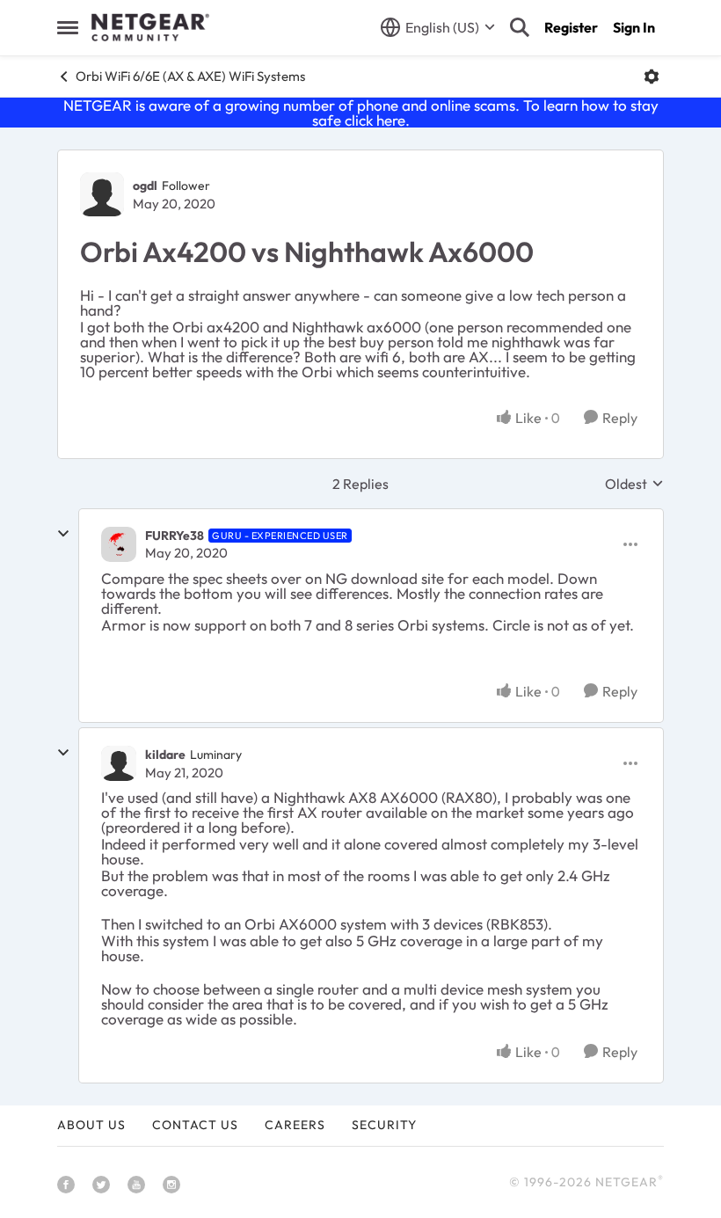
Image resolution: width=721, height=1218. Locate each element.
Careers (295, 1125)
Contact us (195, 1125)
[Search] (519, 27)
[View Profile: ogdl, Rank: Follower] (102, 194)
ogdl (145, 185)
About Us (91, 1125)
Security (384, 1125)
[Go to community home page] (150, 27)
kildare (165, 754)
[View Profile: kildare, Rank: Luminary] (118, 763)
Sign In (634, 27)
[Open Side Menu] (67, 27)
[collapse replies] (63, 533)
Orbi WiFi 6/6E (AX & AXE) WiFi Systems (190, 76)
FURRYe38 (174, 535)
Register (571, 27)
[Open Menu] (651, 76)
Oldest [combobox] (634, 484)
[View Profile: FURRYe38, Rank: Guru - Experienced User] (118, 544)
